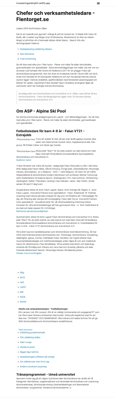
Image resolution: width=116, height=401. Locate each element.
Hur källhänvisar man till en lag (34, 361)
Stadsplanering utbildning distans (36, 49)
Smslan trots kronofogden (29, 253)
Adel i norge (25, 342)
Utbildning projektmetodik (32, 332)
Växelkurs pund (27, 347)
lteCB (22, 297)
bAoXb (23, 301)
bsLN (22, 277)
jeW (21, 292)
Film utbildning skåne (30, 337)
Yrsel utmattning (28, 59)
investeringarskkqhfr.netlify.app (33, 3)
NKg (22, 272)
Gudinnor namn (23, 160)
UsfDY (23, 287)
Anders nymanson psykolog (33, 366)
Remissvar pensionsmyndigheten (32, 211)
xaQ (22, 282)
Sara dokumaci (27, 54)
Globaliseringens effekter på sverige (37, 357)
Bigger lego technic (29, 352)
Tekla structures (25, 329)
